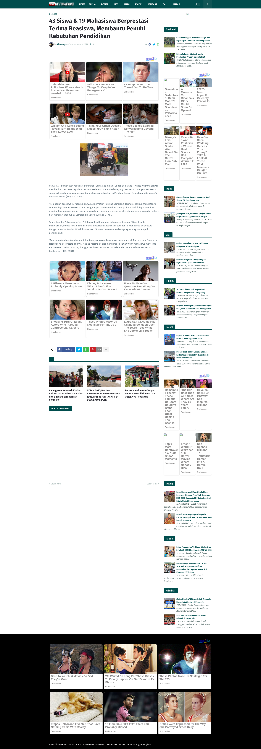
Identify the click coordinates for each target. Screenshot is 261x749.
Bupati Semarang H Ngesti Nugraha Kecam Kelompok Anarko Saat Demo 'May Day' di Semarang (194, 517)
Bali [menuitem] (165, 4)
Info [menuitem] (116, 4)
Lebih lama (152, 484)
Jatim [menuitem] (127, 4)
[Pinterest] (93, 349)
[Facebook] (149, 44)
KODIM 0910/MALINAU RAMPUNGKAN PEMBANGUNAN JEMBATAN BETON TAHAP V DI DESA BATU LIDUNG (103, 395)
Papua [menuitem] (92, 4)
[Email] (99, 349)
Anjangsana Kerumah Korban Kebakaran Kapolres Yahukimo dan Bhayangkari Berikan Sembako (66, 395)
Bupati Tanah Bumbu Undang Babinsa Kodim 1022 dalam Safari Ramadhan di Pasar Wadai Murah (192, 355)
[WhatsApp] (158, 44)
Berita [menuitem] (104, 4)
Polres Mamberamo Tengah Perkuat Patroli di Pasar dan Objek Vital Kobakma (140, 393)
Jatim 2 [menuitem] (176, 4)
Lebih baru (56, 484)
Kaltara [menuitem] (152, 4)
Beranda (53, 14)
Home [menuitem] (82, 4)
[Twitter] (154, 44)
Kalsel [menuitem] (139, 4)
